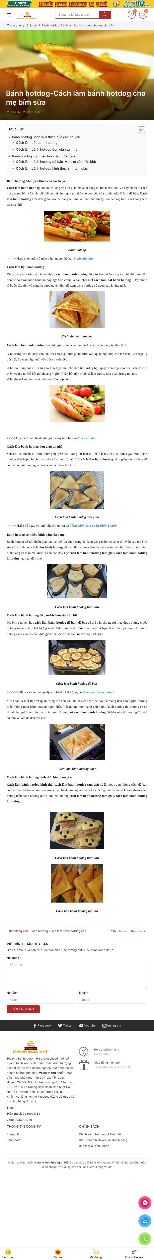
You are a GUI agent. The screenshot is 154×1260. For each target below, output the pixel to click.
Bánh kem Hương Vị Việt (105, 1162)
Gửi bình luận (23, 1009)
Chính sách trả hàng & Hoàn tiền (101, 1134)
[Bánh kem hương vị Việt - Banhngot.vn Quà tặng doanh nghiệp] (27, 15)
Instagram (113, 1025)
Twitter (67, 1025)
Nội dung (14, 958)
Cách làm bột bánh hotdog (37, 143)
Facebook (44, 1025)
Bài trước (120, 931)
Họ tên (12, 992)
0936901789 (31, 1113)
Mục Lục (16, 129)
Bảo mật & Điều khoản (94, 1146)
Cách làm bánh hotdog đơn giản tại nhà (46, 149)
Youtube (89, 1025)
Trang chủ (13, 1134)
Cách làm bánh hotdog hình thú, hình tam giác (52, 168)
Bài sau (136, 931)
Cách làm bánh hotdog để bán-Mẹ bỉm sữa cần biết (56, 162)
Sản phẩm (13, 1140)
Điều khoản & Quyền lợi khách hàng (103, 1140)
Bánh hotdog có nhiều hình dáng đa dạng (44, 156)
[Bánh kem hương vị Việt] (77, 4)
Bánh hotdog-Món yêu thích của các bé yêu (46, 137)
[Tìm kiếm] (105, 15)
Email (83, 992)
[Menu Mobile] (9, 14)
